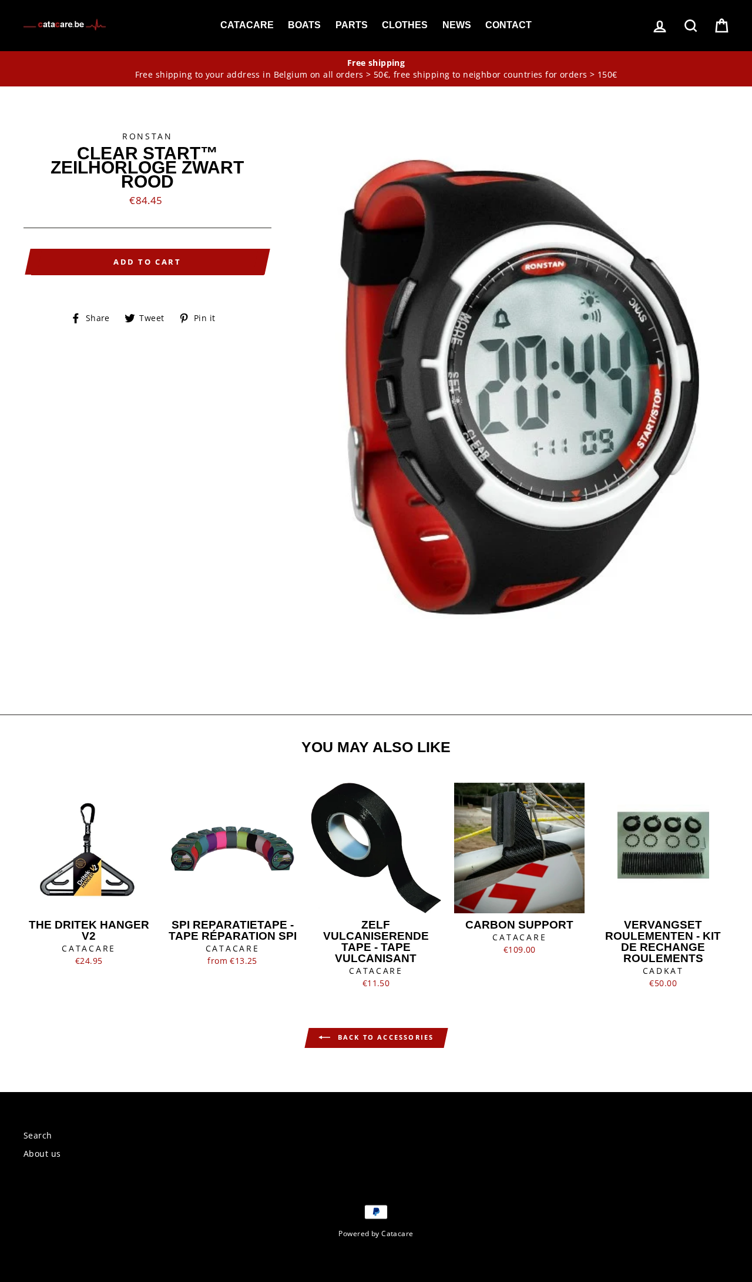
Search (38, 1135)
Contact (508, 25)
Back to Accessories (384, 1037)
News (456, 25)
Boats (304, 25)
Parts (351, 25)
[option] (376, 69)
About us (42, 1153)
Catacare (247, 25)
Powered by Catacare (375, 1233)
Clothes (405, 25)
